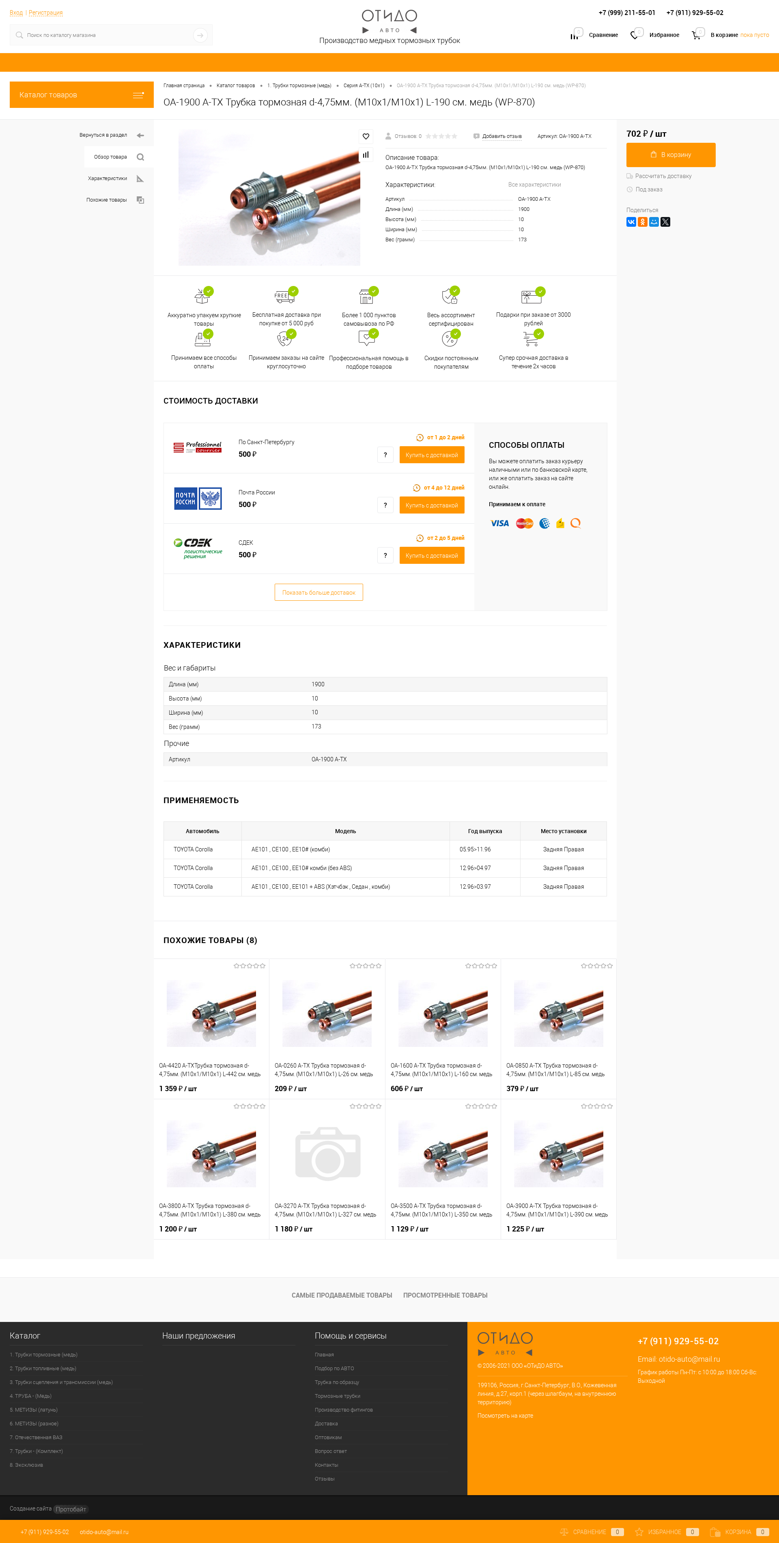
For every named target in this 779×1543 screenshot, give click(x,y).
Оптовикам (328, 1437)
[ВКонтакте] (631, 222)
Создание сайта (31, 1508)
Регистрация (46, 12)
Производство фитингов (344, 1410)
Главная (324, 1355)
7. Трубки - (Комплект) (36, 1451)
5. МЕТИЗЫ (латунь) (34, 1410)
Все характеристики (534, 184)
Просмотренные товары (445, 1295)
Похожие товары (106, 200)
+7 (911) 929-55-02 (45, 1532)
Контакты (326, 1465)
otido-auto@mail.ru (689, 1359)
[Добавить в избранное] (366, 136)
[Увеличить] (269, 197)
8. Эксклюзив (26, 1465)
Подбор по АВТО (334, 1368)
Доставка (326, 1424)
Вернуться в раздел (103, 135)
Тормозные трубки (337, 1396)
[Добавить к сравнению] (366, 154)
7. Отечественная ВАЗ (36, 1437)
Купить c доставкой (432, 455)
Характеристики (107, 178)
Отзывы (325, 1479)
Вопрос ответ (331, 1451)
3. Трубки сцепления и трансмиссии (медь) (61, 1382)
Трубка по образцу (337, 1382)
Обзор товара (110, 157)
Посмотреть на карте (505, 1415)
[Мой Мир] (654, 222)
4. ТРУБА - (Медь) (31, 1396)
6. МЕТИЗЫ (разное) (34, 1424)
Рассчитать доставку (663, 176)
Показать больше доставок (318, 592)
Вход (16, 12)
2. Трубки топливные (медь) (43, 1368)
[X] (665, 222)
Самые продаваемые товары (342, 1295)
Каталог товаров (48, 94)
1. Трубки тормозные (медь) (43, 1355)
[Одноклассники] (643, 222)
